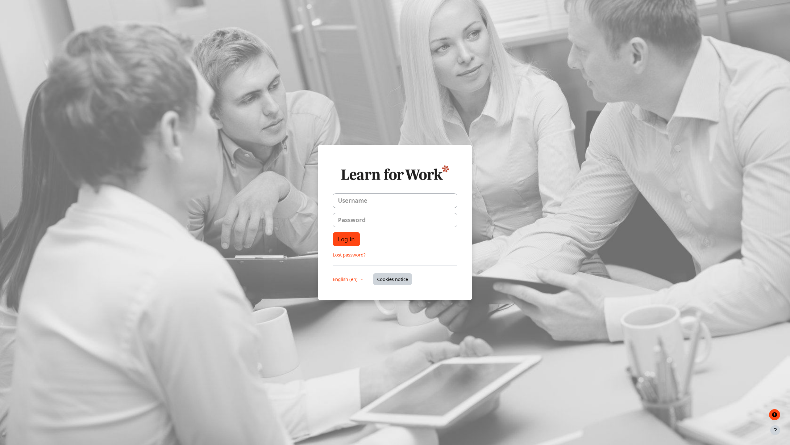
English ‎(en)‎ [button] (346, 279)
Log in (346, 239)
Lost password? (349, 255)
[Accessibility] (774, 414)
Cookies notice (392, 279)
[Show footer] (775, 430)
